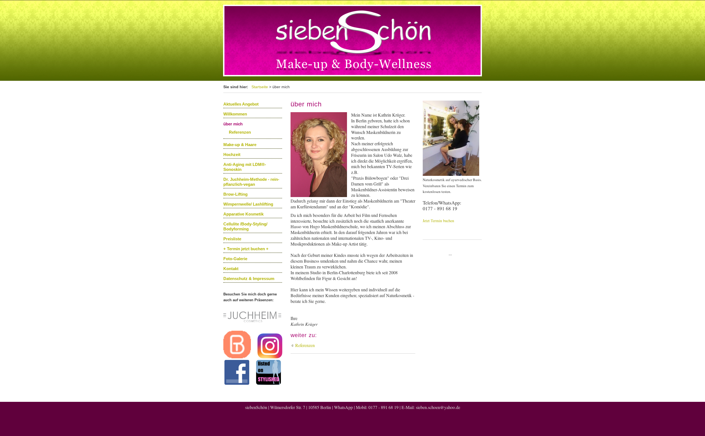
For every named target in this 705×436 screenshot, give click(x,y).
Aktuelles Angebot (241, 104)
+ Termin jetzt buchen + (246, 248)
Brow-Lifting (235, 194)
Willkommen (235, 114)
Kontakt (230, 268)
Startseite (259, 87)
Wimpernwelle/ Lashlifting (248, 204)
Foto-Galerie (235, 258)
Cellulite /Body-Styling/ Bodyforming (245, 226)
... (450, 253)
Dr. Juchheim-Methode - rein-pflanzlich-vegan (251, 182)
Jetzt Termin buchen (438, 220)
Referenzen (240, 132)
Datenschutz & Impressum (248, 278)
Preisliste (232, 238)
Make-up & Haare (239, 144)
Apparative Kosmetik (243, 214)
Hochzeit (231, 154)
